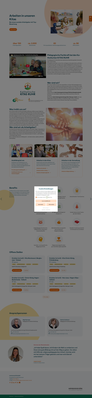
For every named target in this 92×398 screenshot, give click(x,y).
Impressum (43, 209)
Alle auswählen (46, 201)
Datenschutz (48, 209)
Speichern (51, 204)
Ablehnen (40, 204)
